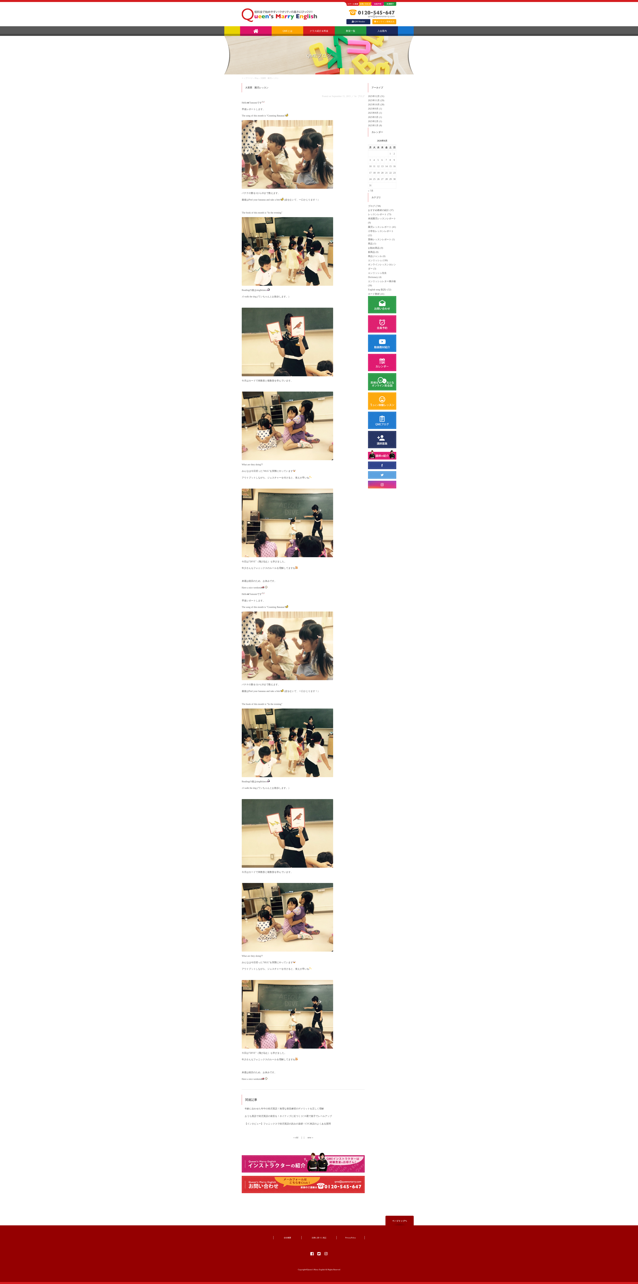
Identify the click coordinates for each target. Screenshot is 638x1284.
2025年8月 (373, 113)
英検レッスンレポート (379, 239)
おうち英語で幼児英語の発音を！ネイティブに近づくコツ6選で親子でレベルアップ (288, 1116)
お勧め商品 (374, 248)
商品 (370, 243)
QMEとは (287, 31)
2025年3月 (373, 117)
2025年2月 (373, 121)
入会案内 (382, 31)
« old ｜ (298, 1137)
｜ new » (308, 1137)
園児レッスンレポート (379, 227)
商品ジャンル (375, 256)
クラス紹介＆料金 (319, 31)
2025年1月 (373, 125)
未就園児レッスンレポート (382, 218)
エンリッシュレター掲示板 (382, 281)
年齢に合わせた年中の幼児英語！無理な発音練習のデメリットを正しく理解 (284, 1108)
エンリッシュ (375, 260)
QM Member (360, 21)
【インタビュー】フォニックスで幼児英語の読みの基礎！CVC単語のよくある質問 (288, 1124)
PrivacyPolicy (350, 1238)
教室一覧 (350, 31)
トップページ (247, 78)
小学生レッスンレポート (381, 231)
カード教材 (374, 294)
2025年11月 (374, 100)
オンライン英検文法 (385, 21)
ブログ (371, 206)
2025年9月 (373, 108)
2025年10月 (374, 104)
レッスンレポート (377, 214)
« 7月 (370, 191)
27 (382, 179)
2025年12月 (374, 96)
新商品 (371, 252)
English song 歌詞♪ (377, 289)
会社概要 (287, 1238)
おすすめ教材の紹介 (378, 210)
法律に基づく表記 (319, 1238)
